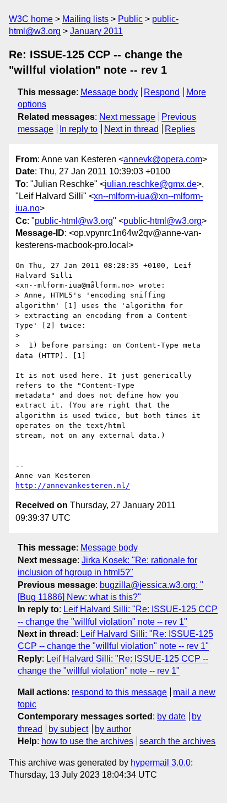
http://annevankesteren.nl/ (72, 485)
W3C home (31, 19)
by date (171, 716)
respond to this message (119, 692)
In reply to (79, 129)
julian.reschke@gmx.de (151, 184)
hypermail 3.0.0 (161, 762)
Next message (127, 117)
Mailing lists (85, 19)
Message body (109, 92)
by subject (68, 729)
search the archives (177, 741)
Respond (162, 92)
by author (113, 729)
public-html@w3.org (74, 221)
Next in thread (131, 129)
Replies (180, 129)
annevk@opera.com (162, 159)
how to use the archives (87, 741)
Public (130, 19)
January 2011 (96, 31)
